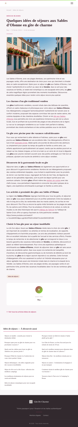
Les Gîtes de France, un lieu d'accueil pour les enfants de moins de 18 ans (56, 343)
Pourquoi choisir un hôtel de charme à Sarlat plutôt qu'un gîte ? (56, 337)
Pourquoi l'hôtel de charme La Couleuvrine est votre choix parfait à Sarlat (19, 357)
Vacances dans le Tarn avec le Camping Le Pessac (55, 377)
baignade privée (21, 143)
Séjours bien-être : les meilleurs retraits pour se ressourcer (56, 357)
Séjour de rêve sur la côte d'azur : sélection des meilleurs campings (19, 370)
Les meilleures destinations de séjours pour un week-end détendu (19, 377)
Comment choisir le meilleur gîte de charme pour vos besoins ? (57, 370)
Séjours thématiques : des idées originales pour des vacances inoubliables (19, 364)
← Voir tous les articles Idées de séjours (21, 312)
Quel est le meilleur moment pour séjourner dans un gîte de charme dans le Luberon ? (57, 350)
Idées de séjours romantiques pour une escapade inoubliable (20, 384)
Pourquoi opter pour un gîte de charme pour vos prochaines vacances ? (20, 343)
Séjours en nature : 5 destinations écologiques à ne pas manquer (57, 364)
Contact (45, 415)
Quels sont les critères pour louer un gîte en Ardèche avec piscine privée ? (18, 350)
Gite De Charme (41, 402)
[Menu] (72, 3)
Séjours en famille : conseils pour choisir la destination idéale (18, 337)
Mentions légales (35, 415)
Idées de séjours (18, 10)
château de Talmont (46, 210)
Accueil (8, 10)
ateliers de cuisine (54, 180)
